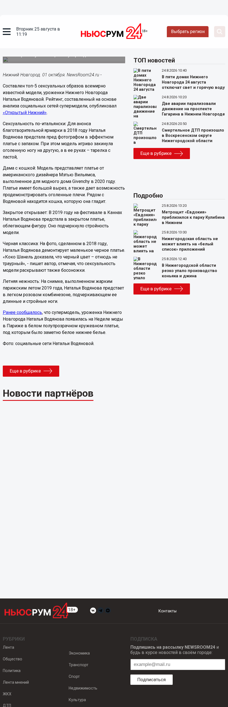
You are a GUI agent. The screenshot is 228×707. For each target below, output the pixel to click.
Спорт (74, 676)
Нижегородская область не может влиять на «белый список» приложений (190, 244)
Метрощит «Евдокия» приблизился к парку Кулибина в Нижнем (193, 217)
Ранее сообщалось (22, 312)
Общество (12, 659)
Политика (12, 670)
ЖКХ (7, 694)
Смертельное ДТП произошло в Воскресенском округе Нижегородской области (193, 135)
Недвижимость (83, 688)
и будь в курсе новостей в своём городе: (174, 650)
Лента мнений (16, 682)
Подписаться (151, 679)
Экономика (79, 653)
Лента (8, 647)
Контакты (167, 611)
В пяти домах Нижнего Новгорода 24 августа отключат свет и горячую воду (193, 82)
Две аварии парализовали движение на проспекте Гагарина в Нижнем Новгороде (193, 109)
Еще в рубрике (25, 371)
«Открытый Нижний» (25, 112)
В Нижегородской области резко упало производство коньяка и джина (189, 270)
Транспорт (78, 665)
